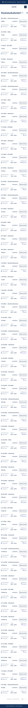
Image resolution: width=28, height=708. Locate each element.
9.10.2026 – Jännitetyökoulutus (9, 304)
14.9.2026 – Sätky (6, 100)
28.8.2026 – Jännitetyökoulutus (9, 18)
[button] (25, 7)
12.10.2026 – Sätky (6, 317)
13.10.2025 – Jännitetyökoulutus (10, 331)
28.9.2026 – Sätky (6, 222)
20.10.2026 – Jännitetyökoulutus (10, 399)
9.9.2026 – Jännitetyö (7, 59)
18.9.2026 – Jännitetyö (7, 140)
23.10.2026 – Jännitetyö (7, 426)
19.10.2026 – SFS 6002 (7, 385)
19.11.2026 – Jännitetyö (7, 630)
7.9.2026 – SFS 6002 (6, 45)
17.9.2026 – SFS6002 (6, 127)
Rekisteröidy (23, 21)
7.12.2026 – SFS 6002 (7, 671)
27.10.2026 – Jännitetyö (7, 453)
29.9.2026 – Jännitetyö (7, 236)
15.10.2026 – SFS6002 (7, 358)
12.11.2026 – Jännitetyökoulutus (10, 562)
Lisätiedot (15, 21)
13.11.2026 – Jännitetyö (7, 575)
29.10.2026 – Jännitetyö (7, 480)
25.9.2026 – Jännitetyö (7, 208)
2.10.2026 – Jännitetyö (7, 276)
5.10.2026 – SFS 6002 (7, 290)
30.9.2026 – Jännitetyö (7, 249)
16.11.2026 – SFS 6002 (7, 589)
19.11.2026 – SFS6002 (7, 643)
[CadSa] (14, 7)
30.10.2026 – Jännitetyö (7, 494)
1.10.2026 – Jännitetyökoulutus (9, 263)
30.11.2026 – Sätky (6, 657)
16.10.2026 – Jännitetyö (7, 371)
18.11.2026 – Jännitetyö (7, 616)
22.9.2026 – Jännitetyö (7, 168)
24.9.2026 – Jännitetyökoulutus (9, 195)
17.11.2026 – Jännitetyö (7, 603)
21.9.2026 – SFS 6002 (7, 154)
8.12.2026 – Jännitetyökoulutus (9, 684)
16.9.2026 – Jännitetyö (7, 113)
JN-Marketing (18, 706)
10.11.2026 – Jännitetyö (7, 535)
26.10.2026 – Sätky (6, 439)
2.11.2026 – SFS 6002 (7, 507)
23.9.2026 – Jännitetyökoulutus (9, 181)
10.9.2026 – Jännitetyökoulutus (9, 72)
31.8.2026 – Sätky (6, 32)
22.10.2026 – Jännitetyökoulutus (10, 412)
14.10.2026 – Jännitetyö (7, 344)
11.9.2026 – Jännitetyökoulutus (9, 86)
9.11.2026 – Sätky (6, 521)
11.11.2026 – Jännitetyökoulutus (10, 548)
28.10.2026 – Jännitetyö (7, 467)
